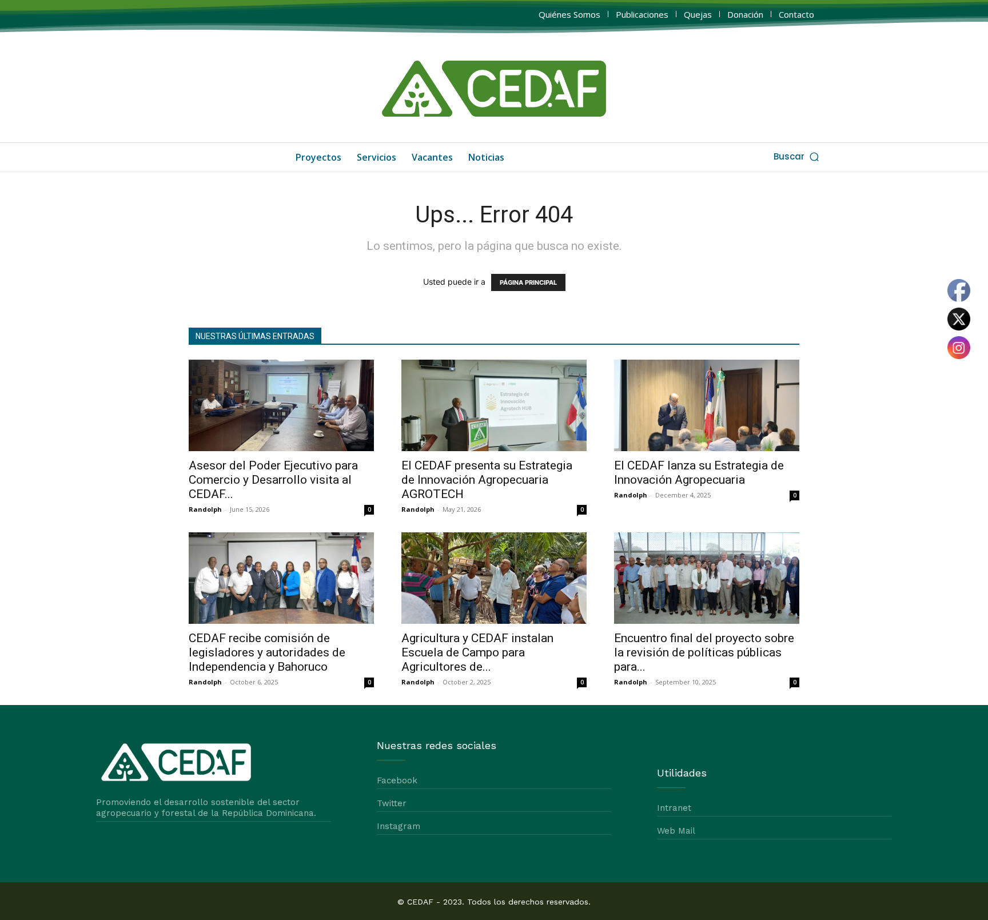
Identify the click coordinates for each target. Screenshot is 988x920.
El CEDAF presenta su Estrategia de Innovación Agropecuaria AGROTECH (486, 480)
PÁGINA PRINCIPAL (528, 282)
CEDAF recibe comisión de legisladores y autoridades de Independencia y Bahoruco (267, 652)
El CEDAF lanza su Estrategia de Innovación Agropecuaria (699, 473)
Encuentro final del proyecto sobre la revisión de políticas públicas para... (704, 652)
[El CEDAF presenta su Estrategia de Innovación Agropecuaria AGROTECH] (494, 405)
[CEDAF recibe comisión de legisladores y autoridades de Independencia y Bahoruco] (281, 578)
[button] (797, 156)
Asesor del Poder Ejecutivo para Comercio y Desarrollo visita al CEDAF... (273, 480)
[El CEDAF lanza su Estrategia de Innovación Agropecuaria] (706, 405)
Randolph (205, 509)
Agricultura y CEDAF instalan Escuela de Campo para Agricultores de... (477, 652)
